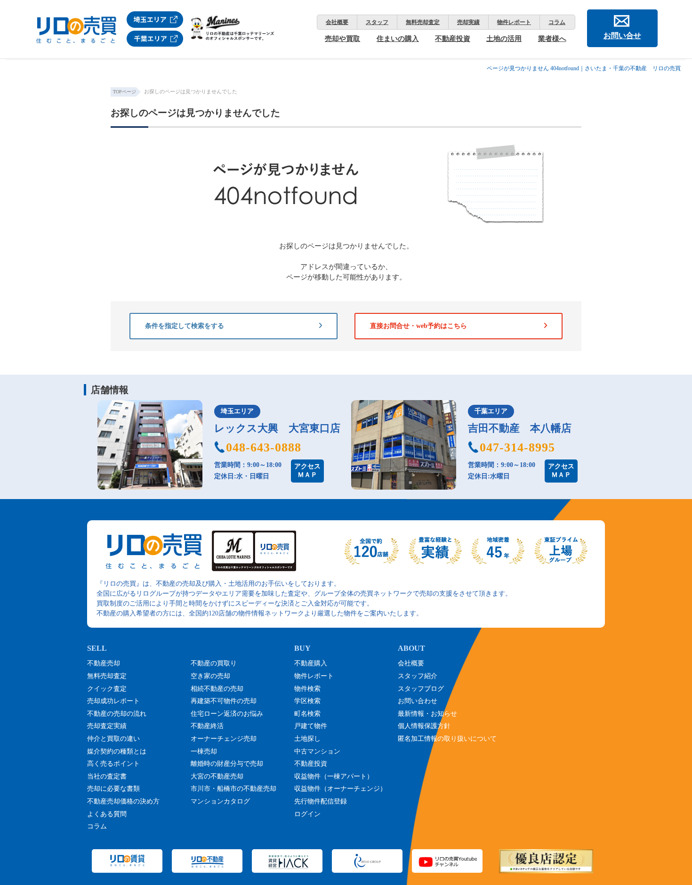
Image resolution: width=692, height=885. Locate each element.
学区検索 (307, 701)
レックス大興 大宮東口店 (277, 428)
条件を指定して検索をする (184, 325)
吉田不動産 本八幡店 (519, 428)
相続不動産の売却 (217, 688)
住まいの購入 (398, 38)
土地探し (307, 738)
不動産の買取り (214, 663)
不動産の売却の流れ (116, 713)
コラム (556, 22)
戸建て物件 (310, 725)
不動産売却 (103, 663)
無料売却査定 (423, 22)
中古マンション (317, 751)
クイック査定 (107, 688)
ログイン (307, 814)
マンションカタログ (220, 801)
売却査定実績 (107, 725)
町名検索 (307, 713)
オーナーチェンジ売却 (224, 738)
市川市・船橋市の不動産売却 (233, 788)
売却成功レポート (113, 701)
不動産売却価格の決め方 (123, 801)
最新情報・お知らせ (427, 713)
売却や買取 (342, 38)
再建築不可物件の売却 (224, 701)
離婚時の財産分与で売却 (227, 763)
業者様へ (552, 38)
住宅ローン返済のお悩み (227, 713)
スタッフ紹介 (417, 676)
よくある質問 (107, 814)
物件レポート (514, 22)
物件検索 (307, 688)
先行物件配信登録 (320, 801)
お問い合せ (622, 36)
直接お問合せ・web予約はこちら (418, 325)
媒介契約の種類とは (116, 751)
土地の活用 (504, 38)
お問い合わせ (417, 701)
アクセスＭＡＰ (307, 470)
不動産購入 (310, 663)
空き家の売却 (210, 676)
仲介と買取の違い (113, 738)
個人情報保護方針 (424, 725)
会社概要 (337, 22)
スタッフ (377, 22)
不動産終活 (207, 725)
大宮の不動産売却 (217, 776)
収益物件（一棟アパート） (333, 776)
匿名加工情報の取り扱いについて (447, 738)
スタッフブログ (421, 688)
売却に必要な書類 (113, 788)
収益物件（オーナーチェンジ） (340, 788)
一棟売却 (204, 751)
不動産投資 (452, 38)
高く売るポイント (113, 763)
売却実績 (468, 22)
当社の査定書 (107, 776)
